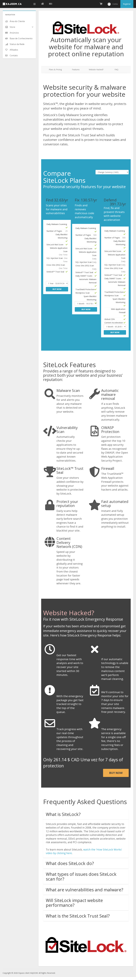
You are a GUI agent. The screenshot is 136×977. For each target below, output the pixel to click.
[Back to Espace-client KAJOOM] (42, 4)
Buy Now (57, 289)
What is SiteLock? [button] (63, 814)
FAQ (116, 69)
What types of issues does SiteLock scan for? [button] (81, 876)
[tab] (86, 814)
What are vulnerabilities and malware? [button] (84, 890)
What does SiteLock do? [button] (70, 863)
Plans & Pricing (55, 69)
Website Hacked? (96, 69)
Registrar (127, 4)
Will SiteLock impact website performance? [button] (74, 902)
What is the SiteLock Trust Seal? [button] (78, 916)
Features (76, 69)
